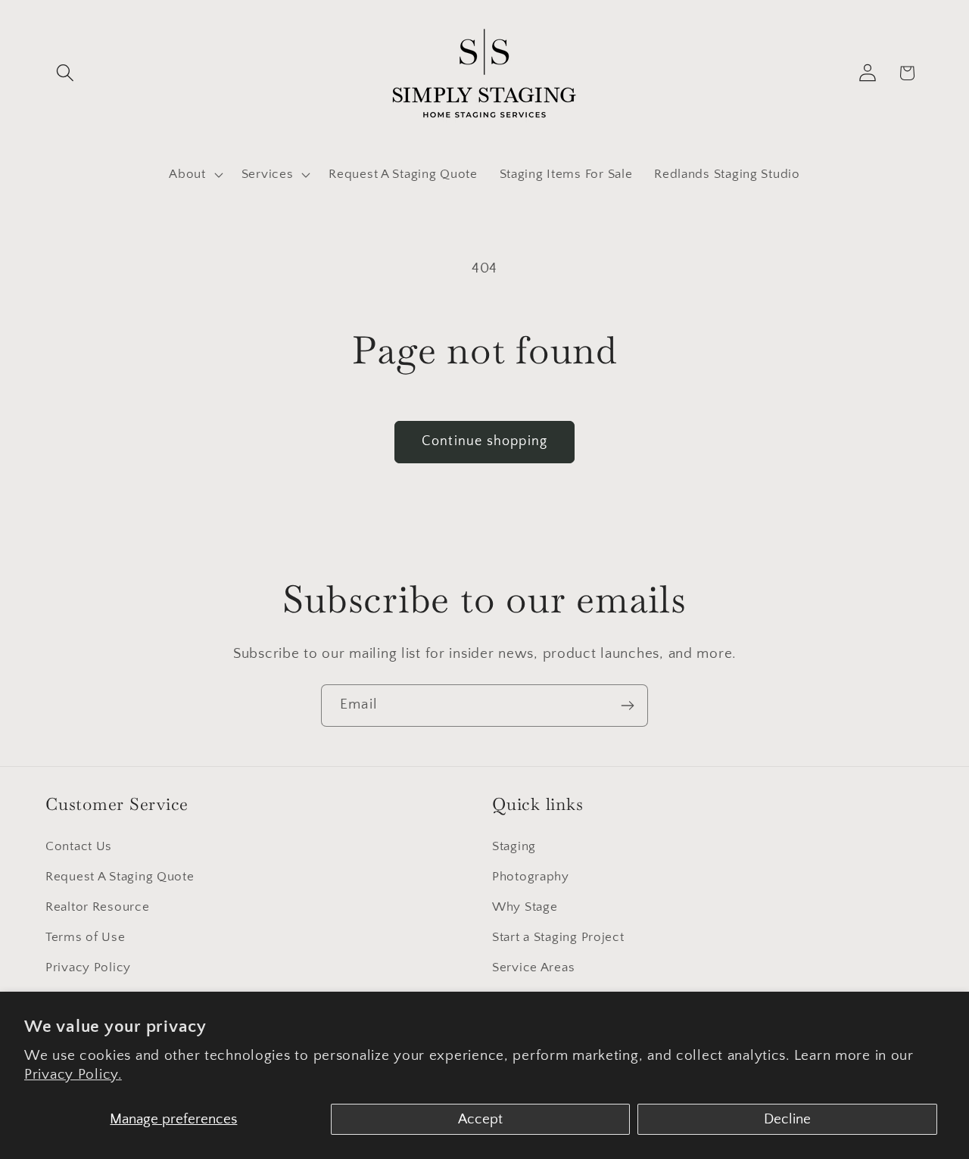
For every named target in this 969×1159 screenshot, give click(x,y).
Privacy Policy (88, 967)
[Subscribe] (627, 705)
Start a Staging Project (558, 937)
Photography (530, 876)
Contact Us (78, 846)
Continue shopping (484, 441)
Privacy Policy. (73, 1075)
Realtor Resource (97, 907)
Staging (514, 846)
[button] (65, 73)
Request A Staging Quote (120, 876)
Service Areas (533, 967)
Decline (787, 1119)
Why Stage (524, 907)
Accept (480, 1119)
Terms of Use (85, 937)
